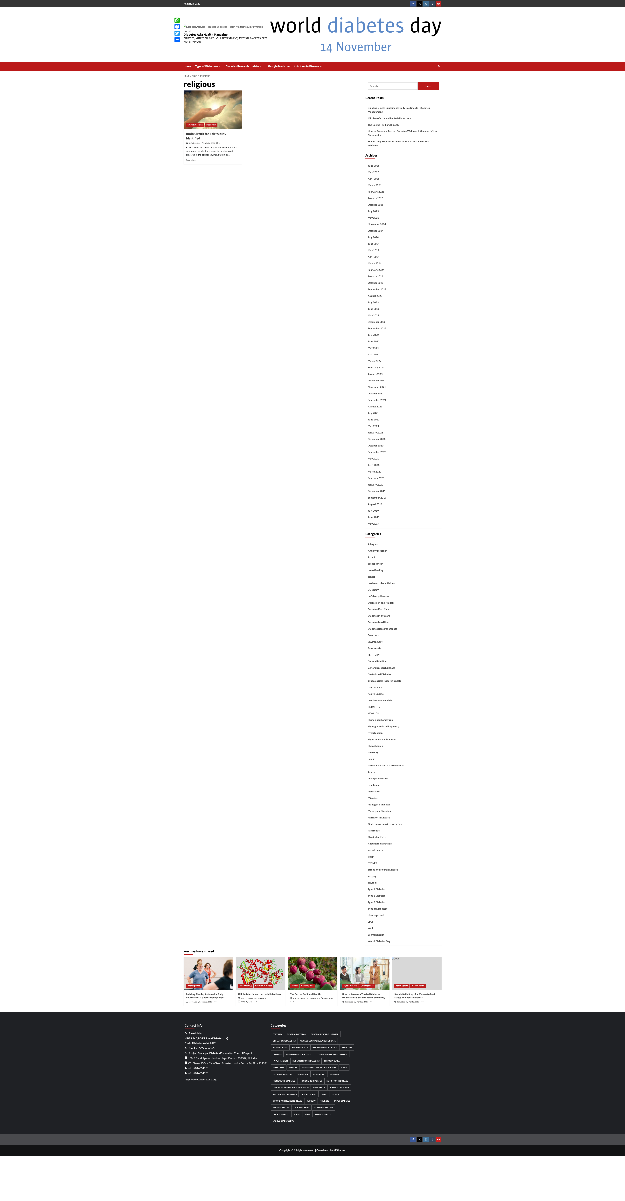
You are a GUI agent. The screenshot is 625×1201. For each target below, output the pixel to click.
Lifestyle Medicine (278, 66)
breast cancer (375, 563)
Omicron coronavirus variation (385, 824)
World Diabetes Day (379, 941)
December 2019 (377, 491)
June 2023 (374, 308)
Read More (190, 160)
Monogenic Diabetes (379, 811)
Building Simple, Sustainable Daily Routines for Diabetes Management (399, 109)
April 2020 (374, 465)
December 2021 (377, 380)
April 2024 (374, 256)
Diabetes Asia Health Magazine (206, 34)
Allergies (373, 544)
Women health (376, 934)
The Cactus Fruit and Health (383, 124)
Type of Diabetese (206, 66)
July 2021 (373, 413)
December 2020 (377, 439)
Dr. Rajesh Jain (195, 143)
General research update (381, 667)
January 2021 (375, 432)
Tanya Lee (193, 1002)
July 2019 (373, 510)
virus (370, 921)
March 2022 (374, 360)
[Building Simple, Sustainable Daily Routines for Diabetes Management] (208, 973)
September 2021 (377, 399)
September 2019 (377, 497)
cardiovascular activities (381, 583)
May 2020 (373, 458)
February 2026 (376, 191)
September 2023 (377, 289)
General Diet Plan (377, 661)
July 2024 (373, 237)
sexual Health (375, 850)
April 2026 (374, 178)
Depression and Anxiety (381, 602)
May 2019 (373, 523)
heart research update (380, 700)
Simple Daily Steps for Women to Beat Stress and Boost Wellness (398, 143)
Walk (371, 928)
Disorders (373, 635)
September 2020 (377, 452)
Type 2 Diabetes (376, 902)
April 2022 (374, 354)
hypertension (375, 732)
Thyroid (372, 882)
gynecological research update (384, 680)
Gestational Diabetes (379, 674)
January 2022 (375, 373)
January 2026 (375, 198)
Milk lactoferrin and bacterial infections (389, 118)
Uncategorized (376, 915)
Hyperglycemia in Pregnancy (383, 726)
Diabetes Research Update (242, 66)
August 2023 (375, 295)
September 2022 (377, 328)
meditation (211, 125)
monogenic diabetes (379, 804)
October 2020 (375, 445)
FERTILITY (374, 654)
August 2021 (375, 406)
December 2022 (377, 321)
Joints (371, 771)
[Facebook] (177, 26)
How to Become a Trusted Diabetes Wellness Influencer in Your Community (403, 133)
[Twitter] (177, 33)
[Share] (177, 39)
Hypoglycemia (375, 745)
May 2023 (373, 315)
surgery (372, 876)
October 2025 (375, 204)
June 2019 (374, 517)
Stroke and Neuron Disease (383, 869)
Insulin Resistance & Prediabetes (386, 765)
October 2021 (375, 393)
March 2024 (374, 263)
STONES (372, 863)
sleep (371, 856)
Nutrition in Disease (306, 66)
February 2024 (376, 269)
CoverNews (323, 1150)
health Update (376, 693)
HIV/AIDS (373, 713)
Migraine (373, 797)
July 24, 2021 (209, 143)
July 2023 (373, 302)
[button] (440, 66)
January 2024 (375, 276)
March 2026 (374, 185)
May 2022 (373, 347)
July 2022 (373, 334)
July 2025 (373, 211)
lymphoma (374, 784)
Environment (375, 641)
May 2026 (373, 172)
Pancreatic (374, 830)
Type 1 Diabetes (376, 889)
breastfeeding (375, 570)
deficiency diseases (378, 596)
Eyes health (374, 648)
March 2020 (374, 471)
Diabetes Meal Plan (378, 622)
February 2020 (376, 478)
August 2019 (375, 504)
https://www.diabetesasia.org (200, 1079)
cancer (371, 576)
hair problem (375, 687)
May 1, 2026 (328, 998)
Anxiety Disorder (377, 550)
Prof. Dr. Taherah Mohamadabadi (254, 998)
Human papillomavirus (380, 719)
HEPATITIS (374, 706)
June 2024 (374, 243)
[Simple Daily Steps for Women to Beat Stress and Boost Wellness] (417, 973)
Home (187, 66)
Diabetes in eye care (379, 615)
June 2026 (374, 165)
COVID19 (373, 589)
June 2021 (374, 419)
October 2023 (375, 282)
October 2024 (375, 230)
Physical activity (377, 837)
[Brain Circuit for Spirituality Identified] (213, 109)
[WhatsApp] (177, 20)
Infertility (373, 752)
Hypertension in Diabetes (382, 739)
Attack (371, 557)
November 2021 (377, 386)
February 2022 (376, 367)
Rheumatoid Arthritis (380, 843)
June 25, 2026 (206, 1002)
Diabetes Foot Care (378, 609)
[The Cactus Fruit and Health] (312, 973)
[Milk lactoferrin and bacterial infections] (260, 973)
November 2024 (377, 224)
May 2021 (373, 426)
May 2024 (373, 250)
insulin (371, 758)
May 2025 (373, 217)
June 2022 (374, 341)
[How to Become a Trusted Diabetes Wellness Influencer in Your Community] (364, 973)
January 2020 (375, 484)
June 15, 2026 (246, 1001)
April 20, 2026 (362, 1002)
